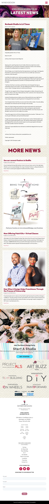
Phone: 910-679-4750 (24, 421)
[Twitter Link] (24, 468)
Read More (6, 170)
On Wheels (24, 454)
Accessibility (33, 502)
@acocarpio (11, 137)
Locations (24, 458)
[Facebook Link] (20, 468)
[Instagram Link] (28, 468)
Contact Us (24, 462)
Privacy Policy (26, 502)
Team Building (24, 451)
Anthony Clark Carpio (10, 58)
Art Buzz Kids (24, 449)
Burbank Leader (17, 140)
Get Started (24, 356)
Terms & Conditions (17, 502)
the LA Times (17, 52)
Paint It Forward (24, 456)
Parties (24, 447)
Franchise (24, 460)
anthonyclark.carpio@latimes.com (23, 134)
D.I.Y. (24, 452)
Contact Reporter (19, 58)
